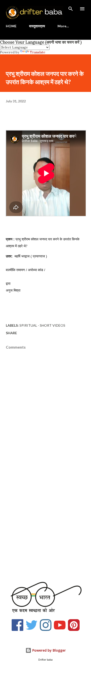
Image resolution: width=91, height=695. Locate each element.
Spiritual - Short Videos (42, 325)
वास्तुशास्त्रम (37, 26)
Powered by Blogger (48, 650)
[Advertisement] (45, 523)
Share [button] (11, 333)
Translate (37, 52)
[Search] (71, 9)
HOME (11, 26)
